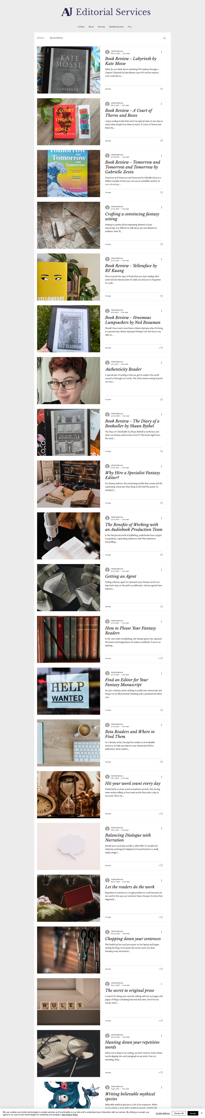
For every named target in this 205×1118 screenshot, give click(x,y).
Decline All (179, 1113)
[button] (164, 38)
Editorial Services (113, 12)
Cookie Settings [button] (163, 1113)
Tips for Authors (56, 38)
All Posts (40, 38)
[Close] (201, 1113)
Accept (193, 1113)
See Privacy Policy (70, 1114)
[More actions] (162, 52)
